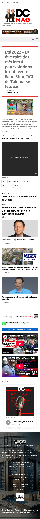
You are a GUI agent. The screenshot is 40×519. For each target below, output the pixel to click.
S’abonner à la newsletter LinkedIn (20, 329)
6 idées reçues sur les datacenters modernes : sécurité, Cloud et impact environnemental (20, 268)
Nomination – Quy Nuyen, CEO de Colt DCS (19, 240)
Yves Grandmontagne (12, 92)
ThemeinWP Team (24, 512)
